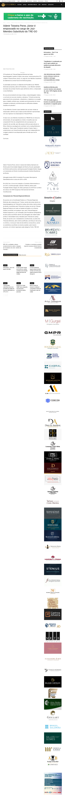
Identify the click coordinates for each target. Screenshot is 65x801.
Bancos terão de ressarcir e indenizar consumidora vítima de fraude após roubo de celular (35, 288)
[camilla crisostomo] (53, 653)
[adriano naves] (53, 147)
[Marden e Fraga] (53, 563)
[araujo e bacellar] (53, 765)
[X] (62, 1)
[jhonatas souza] (53, 552)
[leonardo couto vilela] (53, 451)
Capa (19, 1)
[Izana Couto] (53, 496)
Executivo (44, 4)
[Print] (23, 37)
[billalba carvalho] (53, 687)
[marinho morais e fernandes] (53, 597)
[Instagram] (59, 1)
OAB (39, 4)
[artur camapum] (53, 305)
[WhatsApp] (15, 37)
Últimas (46, 1)
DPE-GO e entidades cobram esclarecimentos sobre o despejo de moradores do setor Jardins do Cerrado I (12, 247)
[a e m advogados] (53, 394)
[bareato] (53, 316)
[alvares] (53, 226)
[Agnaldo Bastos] (53, 383)
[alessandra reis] (53, 664)
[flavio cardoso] (53, 698)
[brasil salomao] (53, 732)
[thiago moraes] (53, 676)
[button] (61, 4)
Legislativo (51, 4)
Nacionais (4, 9)
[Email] (19, 37)
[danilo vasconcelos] (53, 271)
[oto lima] (53, 136)
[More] (30, 37)
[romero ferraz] (53, 215)
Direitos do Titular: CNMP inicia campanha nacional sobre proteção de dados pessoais (21, 288)
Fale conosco (40, 1)
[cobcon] (53, 406)
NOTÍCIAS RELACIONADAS (10, 255)
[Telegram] (26, 37)
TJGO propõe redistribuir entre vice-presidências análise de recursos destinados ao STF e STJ (9, 288)
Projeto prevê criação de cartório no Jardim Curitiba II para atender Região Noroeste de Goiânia (22, 271)
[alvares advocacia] (53, 619)
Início (4, 22)
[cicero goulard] (53, 721)
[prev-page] (4, 295)
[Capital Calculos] (53, 124)
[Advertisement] (22, 153)
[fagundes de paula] (53, 529)
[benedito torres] (53, 237)
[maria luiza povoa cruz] (53, 439)
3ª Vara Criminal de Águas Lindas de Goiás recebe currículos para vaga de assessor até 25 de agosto (35, 271)
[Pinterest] (12, 37)
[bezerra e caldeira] (53, 541)
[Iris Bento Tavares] (53, 248)
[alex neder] (53, 709)
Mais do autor (22, 255)
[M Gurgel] (53, 327)
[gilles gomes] (53, 743)
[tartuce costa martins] (53, 507)
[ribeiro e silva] (53, 260)
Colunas (19, 4)
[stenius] (53, 574)
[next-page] (7, 295)
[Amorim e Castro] (53, 203)
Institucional (23, 1)
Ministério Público (32, 4)
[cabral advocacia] (53, 372)
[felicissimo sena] (53, 586)
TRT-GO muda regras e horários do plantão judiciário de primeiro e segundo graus (52, 102)
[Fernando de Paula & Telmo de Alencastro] (53, 518)
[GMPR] (53, 338)
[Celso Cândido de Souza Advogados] (53, 608)
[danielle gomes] (53, 462)
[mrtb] (53, 642)
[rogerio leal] (53, 350)
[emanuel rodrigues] (53, 282)
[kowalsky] (53, 181)
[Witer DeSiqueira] (53, 293)
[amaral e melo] (53, 631)
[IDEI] (53, 158)
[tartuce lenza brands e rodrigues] (53, 192)
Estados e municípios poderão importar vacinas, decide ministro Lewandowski (33, 246)
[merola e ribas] (53, 754)
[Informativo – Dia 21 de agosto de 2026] (9, 262)
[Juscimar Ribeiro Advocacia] (53, 170)
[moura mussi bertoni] (53, 361)
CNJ (9, 9)
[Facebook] (57, 1)
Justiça (24, 4)
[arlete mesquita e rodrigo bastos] (53, 484)
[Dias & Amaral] (53, 428)
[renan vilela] (53, 417)
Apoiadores (29, 1)
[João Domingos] (53, 473)
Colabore (35, 1)
